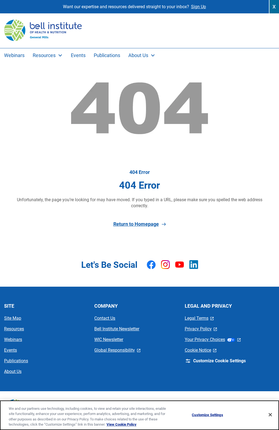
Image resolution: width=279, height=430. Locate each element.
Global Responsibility (117, 350)
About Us (13, 371)
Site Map (12, 318)
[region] (139, 415)
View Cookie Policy (122, 424)
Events (10, 350)
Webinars (13, 339)
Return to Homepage (136, 224)
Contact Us (104, 318)
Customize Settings (207, 415)
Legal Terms (199, 318)
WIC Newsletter (108, 339)
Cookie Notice (201, 350)
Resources (14, 328)
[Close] (270, 415)
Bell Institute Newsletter (116, 328)
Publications (16, 360)
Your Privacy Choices (213, 339)
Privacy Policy (201, 328)
